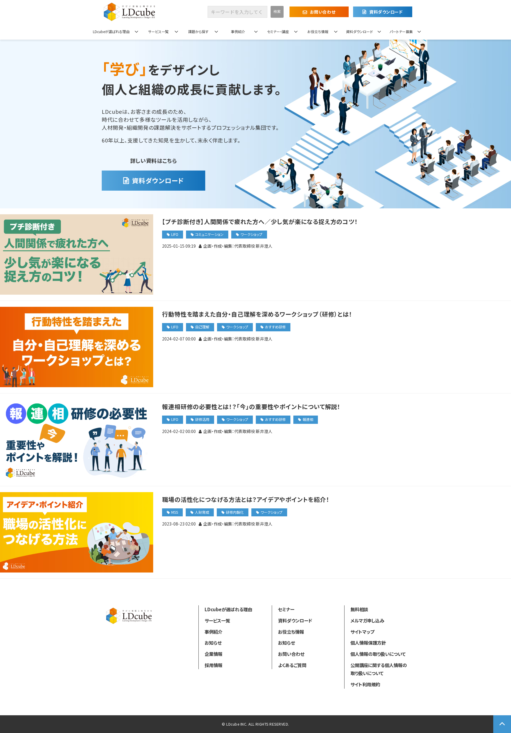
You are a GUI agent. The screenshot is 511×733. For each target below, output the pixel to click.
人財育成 (202, 512)
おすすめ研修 (275, 326)
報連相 (308, 419)
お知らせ (213, 642)
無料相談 (359, 609)
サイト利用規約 (365, 684)
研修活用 (202, 419)
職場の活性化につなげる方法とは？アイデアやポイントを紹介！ (245, 499)
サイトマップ (362, 631)
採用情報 (213, 665)
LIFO (174, 234)
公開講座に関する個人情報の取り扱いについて (378, 669)
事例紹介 (238, 31)
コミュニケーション (209, 234)
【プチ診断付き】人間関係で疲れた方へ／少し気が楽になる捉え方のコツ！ (260, 221)
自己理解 (202, 326)
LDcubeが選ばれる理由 (111, 31)
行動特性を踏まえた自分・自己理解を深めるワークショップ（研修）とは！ (257, 314)
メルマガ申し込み (367, 620)
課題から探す (198, 31)
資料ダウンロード (385, 12)
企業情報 (213, 654)
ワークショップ (251, 234)
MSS (174, 512)
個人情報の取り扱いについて (378, 654)
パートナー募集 (401, 31)
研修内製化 (235, 512)
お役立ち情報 (317, 31)
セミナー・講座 (278, 31)
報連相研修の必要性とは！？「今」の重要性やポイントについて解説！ (251, 406)
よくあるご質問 (292, 665)
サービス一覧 (158, 31)
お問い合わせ (322, 12)
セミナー (286, 609)
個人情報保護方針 (368, 642)
